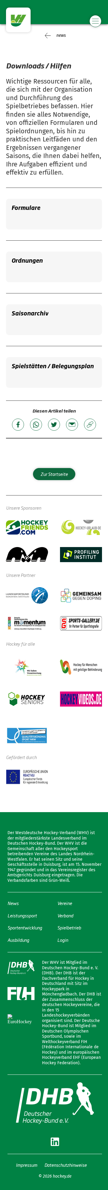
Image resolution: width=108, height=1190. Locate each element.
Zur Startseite (54, 474)
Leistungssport (22, 915)
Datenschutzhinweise (65, 1165)
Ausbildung (18, 940)
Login (62, 940)
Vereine (64, 903)
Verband (65, 915)
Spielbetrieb (69, 927)
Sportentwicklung (25, 927)
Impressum (26, 1165)
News (13, 903)
